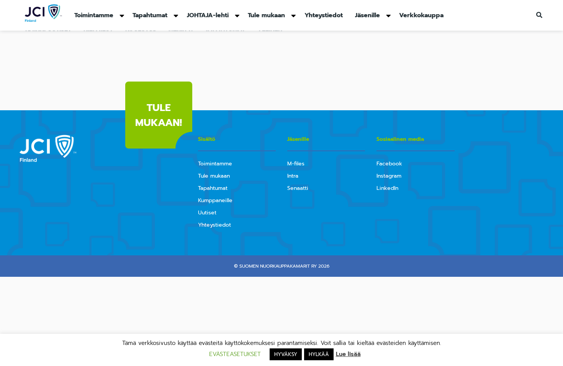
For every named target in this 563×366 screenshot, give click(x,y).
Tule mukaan (266, 15)
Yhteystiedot (323, 15)
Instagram (388, 176)
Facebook (389, 164)
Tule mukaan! (158, 115)
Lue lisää (348, 354)
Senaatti (297, 188)
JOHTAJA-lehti (208, 15)
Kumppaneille (215, 200)
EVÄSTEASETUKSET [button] (235, 354)
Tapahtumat (150, 15)
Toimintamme (93, 15)
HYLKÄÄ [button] (319, 354)
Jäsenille (367, 15)
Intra (292, 176)
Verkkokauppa (421, 15)
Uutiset (207, 213)
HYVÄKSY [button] (285, 354)
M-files (295, 164)
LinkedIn (387, 188)
